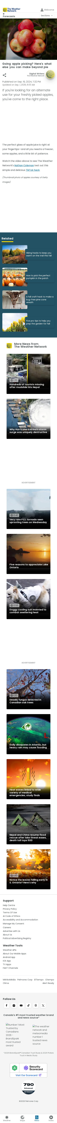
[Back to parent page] (9, 14)
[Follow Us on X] (43, 1005)
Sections (45, 15)
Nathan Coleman (24, 165)
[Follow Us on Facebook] (6, 1005)
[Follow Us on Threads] (35, 1005)
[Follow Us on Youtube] (21, 1005)
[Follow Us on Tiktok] (28, 1005)
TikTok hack (33, 170)
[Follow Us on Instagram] (14, 1005)
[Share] (4, 75)
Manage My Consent (13, 923)
